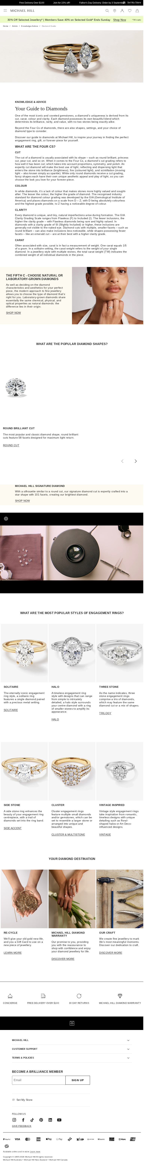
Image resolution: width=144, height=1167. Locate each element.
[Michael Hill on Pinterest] (40, 1116)
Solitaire (11, 709)
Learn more (35, 1148)
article (15, 26)
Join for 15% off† (61, 2)
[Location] (114, 11)
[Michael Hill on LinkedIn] (49, 1116)
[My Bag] (137, 11)
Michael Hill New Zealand (35, 1156)
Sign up (76, 1076)
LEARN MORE (13, 952)
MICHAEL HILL (19, 1036)
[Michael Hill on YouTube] (58, 1116)
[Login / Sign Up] (122, 11)
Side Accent (13, 828)
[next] (135, 461)
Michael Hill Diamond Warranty (120, 1003)
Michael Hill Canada (58, 1156)
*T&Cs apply (136, 20)
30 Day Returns (79, 1003)
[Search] (107, 11)
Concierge (10, 1003)
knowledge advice (29, 26)
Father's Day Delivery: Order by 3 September (102, 2)
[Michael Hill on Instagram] (13, 1116)
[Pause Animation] (6, 518)
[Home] (22, 11)
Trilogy (105, 713)
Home (5, 26)
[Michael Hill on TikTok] (31, 1116)
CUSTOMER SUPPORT (23, 1045)
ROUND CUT (11, 445)
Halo (55, 719)
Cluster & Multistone (68, 834)
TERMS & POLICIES (22, 1054)
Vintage (105, 834)
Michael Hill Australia (12, 1156)
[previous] (122, 461)
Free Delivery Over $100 (31, 2)
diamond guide (49, 26)
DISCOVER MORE (63, 958)
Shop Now (119, 19)
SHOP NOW (13, 312)
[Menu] (5, 11)
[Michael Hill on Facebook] (22, 1116)
